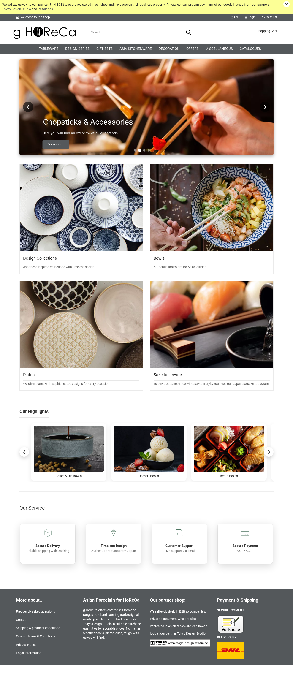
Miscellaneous (219, 49)
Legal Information (28, 653)
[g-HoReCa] (44, 32)
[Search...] (188, 32)
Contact (21, 620)
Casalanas (45, 9)
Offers (192, 49)
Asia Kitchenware (135, 49)
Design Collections (40, 258)
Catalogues (250, 49)
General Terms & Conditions (35, 636)
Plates (29, 374)
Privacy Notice (26, 644)
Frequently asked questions (35, 611)
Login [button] (251, 17)
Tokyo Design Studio (16, 9)
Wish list (271, 17)
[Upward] (280, 672)
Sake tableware (168, 374)
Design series (77, 49)
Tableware (48, 49)
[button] (234, 17)
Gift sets (104, 49)
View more (62, 144)
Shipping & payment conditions (38, 628)
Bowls (159, 258)
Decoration (169, 49)
